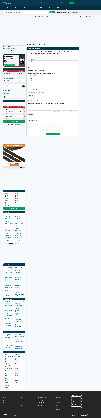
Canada (4, 399)
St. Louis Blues (17, 228)
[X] (6, 44)
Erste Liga (18, 363)
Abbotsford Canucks (9, 267)
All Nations (5, 405)
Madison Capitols (18, 334)
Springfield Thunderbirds (17, 283)
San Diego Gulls (18, 279)
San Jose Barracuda (18, 281)
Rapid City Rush (18, 307)
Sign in (77, 2)
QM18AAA (21, 82)
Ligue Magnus (19, 358)
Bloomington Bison (8, 307)
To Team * (30, 84)
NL (16, 202)
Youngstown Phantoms (19, 348)
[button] (75, 8)
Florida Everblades (8, 310)
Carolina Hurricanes (8, 221)
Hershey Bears (7, 292)
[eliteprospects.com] (7, 3)
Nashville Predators (8, 240)
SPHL (7, 198)
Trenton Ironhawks (18, 319)
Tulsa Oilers (17, 323)
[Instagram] (9, 44)
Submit (53, 133)
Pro (67, 3)
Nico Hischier (10, 118)
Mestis (7, 363)
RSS (56, 407)
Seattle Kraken (18, 226)
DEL (7, 378)
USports (17, 378)
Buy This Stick (14, 165)
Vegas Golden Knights (19, 237)
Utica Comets (17, 292)
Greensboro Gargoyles (9, 313)
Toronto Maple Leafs (19, 232)
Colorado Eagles (8, 282)
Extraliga (18, 203)
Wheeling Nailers (18, 324)
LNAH (17, 377)
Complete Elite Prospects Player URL (36, 70)
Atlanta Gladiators (8, 305)
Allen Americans (8, 303)
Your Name (30, 114)
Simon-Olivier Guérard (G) (11, 82)
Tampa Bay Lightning (19, 230)
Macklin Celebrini (11, 111)
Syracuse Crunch (18, 285)
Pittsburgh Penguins (19, 223)
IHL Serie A (18, 356)
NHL (19, 78)
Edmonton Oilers (8, 232)
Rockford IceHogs (18, 277)
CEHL (17, 361)
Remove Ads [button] (91, 16)
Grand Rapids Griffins (9, 283)
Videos (35, 3)
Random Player (62, 12)
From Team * (31, 78)
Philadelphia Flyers (18, 221)
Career (57, 411)
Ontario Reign (17, 272)
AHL (7, 195)
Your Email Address (32, 120)
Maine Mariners (8, 327)
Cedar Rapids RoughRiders (7, 335)
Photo (57, 404)
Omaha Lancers (18, 338)
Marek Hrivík (14, 51)
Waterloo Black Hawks (19, 346)
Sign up (71, 2)
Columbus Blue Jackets (9, 226)
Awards (55, 3)
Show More (14, 121)
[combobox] (29, 12)
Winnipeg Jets (17, 240)
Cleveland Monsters (8, 277)
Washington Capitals (19, 238)
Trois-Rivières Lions (18, 321)
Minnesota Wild (8, 237)
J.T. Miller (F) (8, 80)
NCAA (20, 75)
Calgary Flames (7, 220)
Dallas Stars (7, 228)
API (56, 405)
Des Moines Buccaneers (9, 339)
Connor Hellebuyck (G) (10, 78)
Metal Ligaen (8, 365)
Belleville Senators (8, 270)
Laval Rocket (7, 295)
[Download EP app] (14, 60)
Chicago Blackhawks (9, 223)
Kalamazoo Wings (8, 323)
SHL (17, 198)
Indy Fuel (6, 320)
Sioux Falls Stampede (19, 341)
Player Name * (31, 59)
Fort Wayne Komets (8, 312)
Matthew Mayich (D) (10, 75)
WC (6, 384)
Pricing (61, 3)
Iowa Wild (6, 293)
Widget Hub (58, 397)
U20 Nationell (8, 358)
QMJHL (7, 205)
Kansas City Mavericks (9, 325)
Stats (16, 3)
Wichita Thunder (18, 326)
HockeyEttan (8, 359)
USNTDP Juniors (18, 344)
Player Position (31, 65)
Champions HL (9, 368)
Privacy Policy (58, 402)
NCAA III (18, 375)
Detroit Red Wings (8, 230)
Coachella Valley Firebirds (8, 280)
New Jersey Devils (18, 214)
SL (6, 377)
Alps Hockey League (20, 354)
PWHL (17, 385)
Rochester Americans (19, 275)
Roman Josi (9, 116)
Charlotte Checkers (8, 274)
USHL (17, 193)
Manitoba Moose (18, 269)
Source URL (30, 95)
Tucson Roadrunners (19, 290)
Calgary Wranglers (8, 272)
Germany (5, 404)
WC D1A (7, 385)
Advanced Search (74, 12)
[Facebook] (4, 44)
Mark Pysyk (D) (8, 73)
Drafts (41, 3)
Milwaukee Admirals (19, 270)
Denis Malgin (10, 114)
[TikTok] (13, 44)
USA (4, 400)
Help (56, 400)
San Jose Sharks (18, 225)
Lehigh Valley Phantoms (19, 267)
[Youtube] (11, 44)
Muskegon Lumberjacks (19, 336)
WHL (7, 202)
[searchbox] (29, 12)
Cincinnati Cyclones (8, 308)
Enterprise (58, 409)
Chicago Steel (7, 337)
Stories (48, 3)
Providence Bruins (18, 274)
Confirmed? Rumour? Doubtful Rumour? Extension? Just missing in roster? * (45, 53)
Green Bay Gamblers (9, 345)
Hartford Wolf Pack (8, 287)
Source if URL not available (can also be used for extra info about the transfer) (46, 103)
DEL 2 (7, 380)
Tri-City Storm (17, 343)
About (57, 399)
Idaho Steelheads (8, 318)
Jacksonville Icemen (8, 321)
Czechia (20, 73)
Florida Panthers (8, 233)
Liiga (17, 200)
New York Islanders (18, 216)
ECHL (7, 197)
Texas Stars (17, 287)
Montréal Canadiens (9, 238)
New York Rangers (18, 218)
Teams (22, 3)
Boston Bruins (7, 216)
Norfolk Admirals (18, 303)
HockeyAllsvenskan (10, 356)
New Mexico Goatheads (19, 301)
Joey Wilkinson (13, 48)
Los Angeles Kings (8, 235)
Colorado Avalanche (8, 225)
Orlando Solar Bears (18, 305)
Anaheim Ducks (8, 214)
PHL (17, 365)
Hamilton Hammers (8, 285)
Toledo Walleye (17, 317)
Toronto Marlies (18, 289)
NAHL (17, 195)
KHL (17, 197)
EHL (7, 366)
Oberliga (7, 382)
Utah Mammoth (18, 233)
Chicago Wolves (8, 275)
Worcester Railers (18, 328)
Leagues (29, 3)
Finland (4, 402)
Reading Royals (18, 308)
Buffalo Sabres (7, 218)
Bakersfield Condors (8, 269)
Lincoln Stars (7, 347)
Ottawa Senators (18, 220)
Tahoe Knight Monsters (19, 316)
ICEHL (7, 387)
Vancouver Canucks (18, 235)
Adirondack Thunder (9, 301)
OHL (7, 203)
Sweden (4, 397)
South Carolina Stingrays (18, 314)
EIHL (17, 359)
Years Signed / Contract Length (35, 89)
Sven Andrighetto (10, 109)
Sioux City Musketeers (19, 339)
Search (52, 12)
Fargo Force (7, 343)
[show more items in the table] (23, 86)
